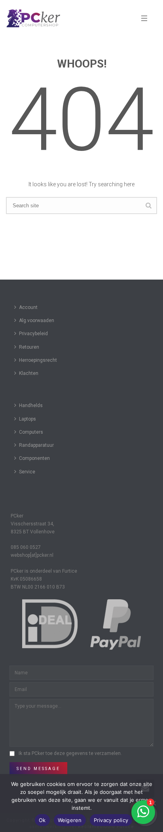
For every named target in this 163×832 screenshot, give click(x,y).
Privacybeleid (33, 333)
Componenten (34, 458)
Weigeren (70, 820)
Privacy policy (111, 820)
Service (27, 472)
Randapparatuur (36, 445)
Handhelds (31, 405)
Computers (31, 432)
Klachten (28, 373)
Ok (42, 820)
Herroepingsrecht (38, 360)
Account (28, 307)
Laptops (27, 419)
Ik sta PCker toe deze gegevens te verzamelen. (70, 753)
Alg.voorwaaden (36, 320)
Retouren (29, 347)
